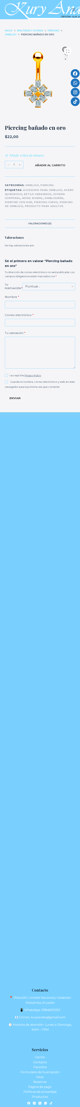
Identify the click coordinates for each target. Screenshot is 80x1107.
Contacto (40, 1062)
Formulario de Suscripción (40, 1072)
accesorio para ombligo (42, 189)
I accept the (25, 375)
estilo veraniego (38, 194)
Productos (40, 1097)
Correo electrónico (19, 315)
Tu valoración (15, 333)
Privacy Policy (33, 375)
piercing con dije (18, 202)
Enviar (15, 398)
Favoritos (40, 1067)
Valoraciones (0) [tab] (40, 223)
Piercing (47, 185)
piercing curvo (46, 202)
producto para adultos (44, 206)
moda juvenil (32, 197)
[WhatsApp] (45, 1103)
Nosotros (40, 1082)
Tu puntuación (13, 286)
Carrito (40, 1057)
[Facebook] (28, 1103)
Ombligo (32, 185)
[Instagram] (34, 1103)
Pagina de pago (40, 1087)
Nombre (12, 297)
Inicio (40, 1077)
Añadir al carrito (50, 165)
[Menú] (73, 9)
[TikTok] (51, 1103)
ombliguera (54, 197)
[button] (24, 155)
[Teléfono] (40, 1103)
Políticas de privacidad (40, 1092)
